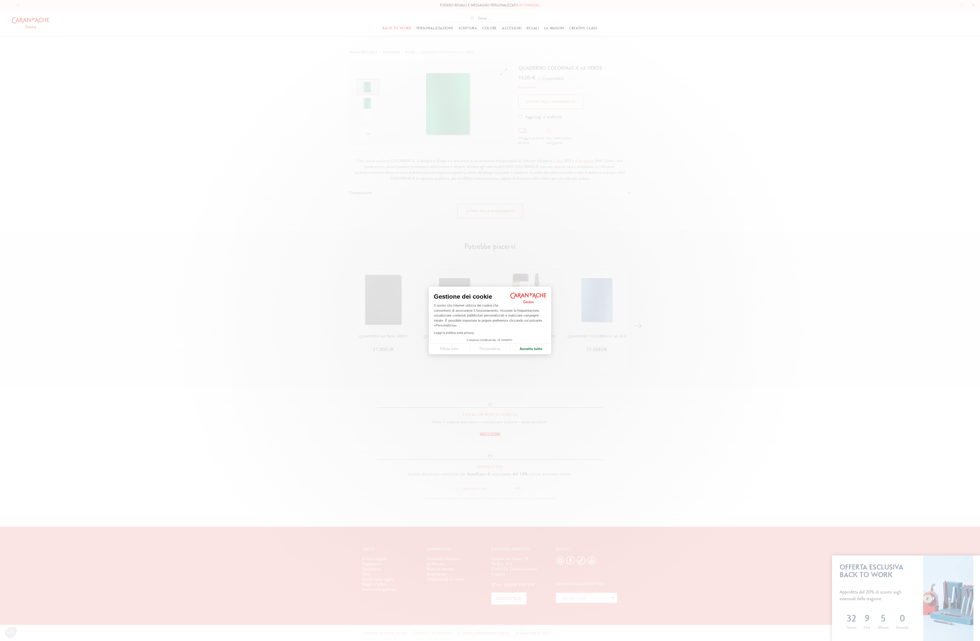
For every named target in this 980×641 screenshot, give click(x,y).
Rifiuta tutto (449, 349)
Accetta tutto (531, 349)
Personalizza (490, 349)
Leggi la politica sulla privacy (454, 333)
